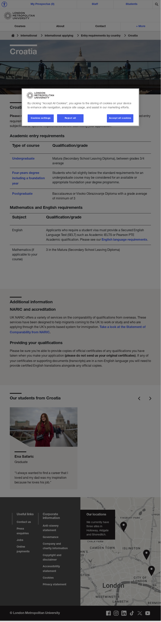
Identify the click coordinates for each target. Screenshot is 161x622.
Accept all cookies (120, 118)
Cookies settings (41, 118)
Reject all (70, 118)
